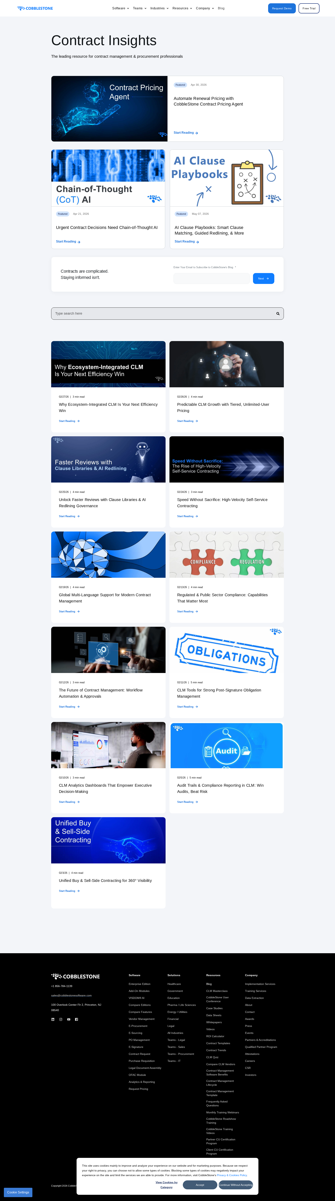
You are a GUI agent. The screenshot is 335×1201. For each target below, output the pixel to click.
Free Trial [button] (309, 8)
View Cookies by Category (167, 1185)
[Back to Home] (35, 8)
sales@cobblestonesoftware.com (71, 995)
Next (261, 278)
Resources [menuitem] (213, 975)
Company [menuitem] (251, 975)
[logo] (75, 976)
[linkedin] (54, 1019)
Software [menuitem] (134, 975)
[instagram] (61, 1019)
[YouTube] (69, 1019)
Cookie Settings (18, 1192)
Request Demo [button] (282, 8)
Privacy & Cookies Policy (232, 1175)
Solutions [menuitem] (174, 975)
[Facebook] (75, 1019)
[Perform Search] (278, 313)
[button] (323, 1189)
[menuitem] (128, 8)
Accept (200, 1184)
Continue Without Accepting (236, 1184)
